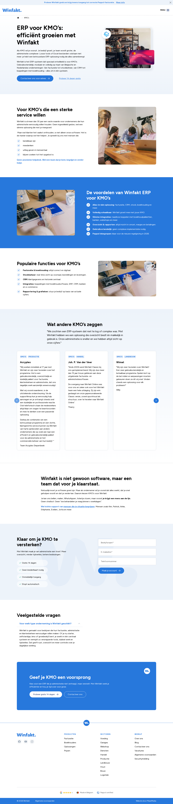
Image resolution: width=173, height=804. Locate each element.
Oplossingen (69, 746)
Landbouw (105, 763)
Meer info (120, 2)
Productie (104, 759)
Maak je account (109, 570)
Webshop (104, 746)
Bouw (103, 771)
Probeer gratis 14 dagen (44, 694)
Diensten (104, 750)
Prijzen (67, 750)
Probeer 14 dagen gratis (70, 78)
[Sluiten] (170, 3)
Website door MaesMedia (146, 801)
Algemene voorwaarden (145, 755)
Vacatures (139, 750)
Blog (137, 742)
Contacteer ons (75, 694)
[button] (16, 400)
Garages (104, 742)
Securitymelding (142, 759)
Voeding (104, 738)
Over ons (139, 738)
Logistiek (104, 775)
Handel (103, 755)
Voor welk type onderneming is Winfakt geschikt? (45, 623)
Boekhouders (70, 742)
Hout (102, 767)
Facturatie (68, 738)
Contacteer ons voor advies (33, 78)
